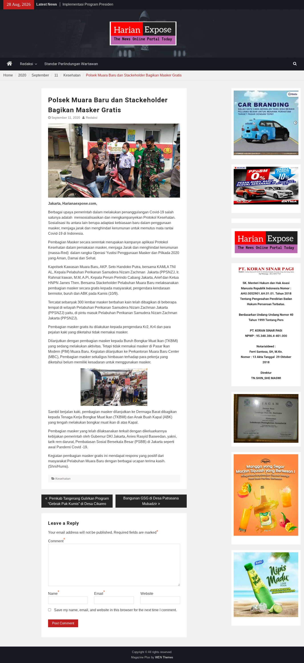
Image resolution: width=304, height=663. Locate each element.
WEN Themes (164, 657)
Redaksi (26, 64)
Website (146, 593)
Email (98, 593)
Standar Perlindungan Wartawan (71, 64)
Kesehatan (63, 478)
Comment (55, 541)
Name (53, 593)
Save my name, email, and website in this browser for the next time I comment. (115, 610)
